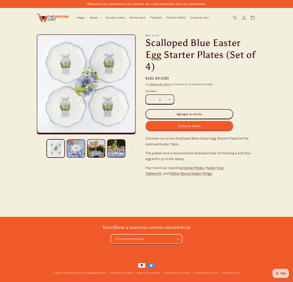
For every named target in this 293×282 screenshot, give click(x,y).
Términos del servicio (205, 272)
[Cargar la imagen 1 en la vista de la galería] (56, 148)
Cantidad (151, 91)
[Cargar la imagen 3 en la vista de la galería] (96, 148)
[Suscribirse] (177, 239)
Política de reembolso (148, 272)
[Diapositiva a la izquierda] (41, 148)
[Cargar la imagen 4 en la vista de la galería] (116, 148)
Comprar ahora (189, 126)
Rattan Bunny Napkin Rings (191, 173)
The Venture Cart (72, 273)
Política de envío (230, 272)
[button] (95, 18)
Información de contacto (177, 272)
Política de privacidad (121, 272)
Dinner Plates (193, 168)
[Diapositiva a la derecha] (131, 148)
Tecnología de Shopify (94, 273)
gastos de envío (160, 84)
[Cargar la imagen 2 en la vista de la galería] (76, 148)
